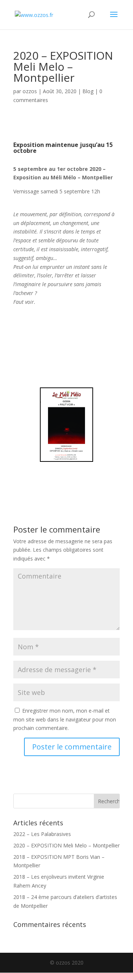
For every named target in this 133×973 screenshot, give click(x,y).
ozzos (30, 91)
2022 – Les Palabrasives (42, 833)
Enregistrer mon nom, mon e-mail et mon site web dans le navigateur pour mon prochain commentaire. (64, 719)
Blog (87, 91)
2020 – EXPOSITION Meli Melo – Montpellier (66, 845)
